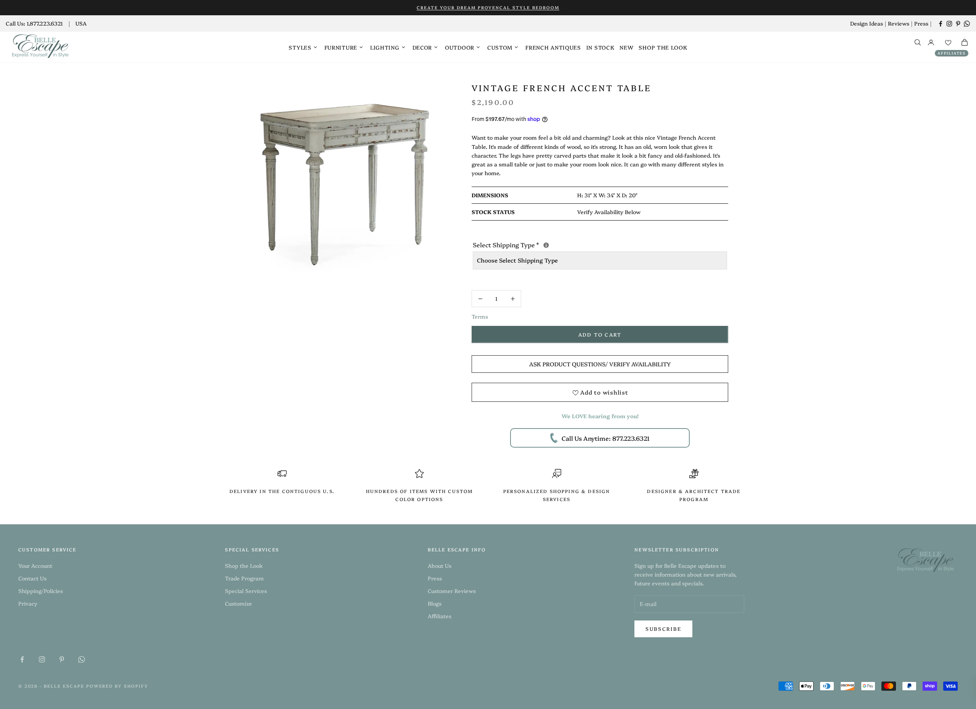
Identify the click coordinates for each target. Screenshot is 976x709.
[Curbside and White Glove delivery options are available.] (546, 245)
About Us (439, 565)
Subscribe (663, 628)
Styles (300, 47)
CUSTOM (499, 47)
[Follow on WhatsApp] (966, 23)
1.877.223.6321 (45, 23)
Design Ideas (866, 23)
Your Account (35, 565)
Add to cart (600, 334)
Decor (422, 47)
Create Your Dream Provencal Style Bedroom (488, 7)
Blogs (434, 603)
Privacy (27, 603)
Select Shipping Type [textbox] (570, 244)
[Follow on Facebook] (940, 23)
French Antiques (553, 47)
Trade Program (244, 578)
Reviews (898, 23)
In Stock (600, 47)
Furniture (340, 47)
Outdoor (459, 47)
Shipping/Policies (40, 591)
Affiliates (951, 53)
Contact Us (32, 578)
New (626, 47)
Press (921, 23)
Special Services (246, 591)
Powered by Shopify (117, 686)
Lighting (385, 47)
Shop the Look (663, 47)
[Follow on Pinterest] (958, 23)
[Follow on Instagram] (949, 23)
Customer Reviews (452, 591)
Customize (238, 603)
